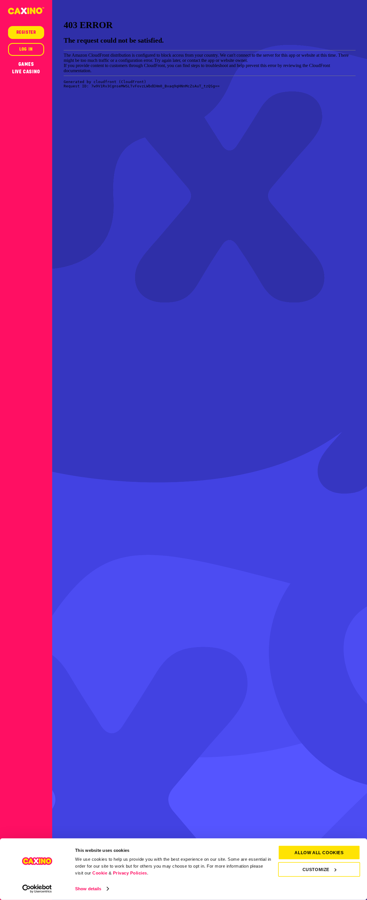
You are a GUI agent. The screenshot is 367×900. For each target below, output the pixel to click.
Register (26, 32)
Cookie (99, 872)
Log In (26, 49)
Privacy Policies (130, 872)
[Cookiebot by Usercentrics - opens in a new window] (37, 889)
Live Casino (26, 71)
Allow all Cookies (318, 852)
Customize (315, 869)
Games (26, 64)
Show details (88, 888)
